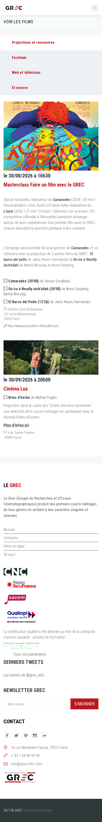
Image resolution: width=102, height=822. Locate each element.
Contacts (11, 537)
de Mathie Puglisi (32, 397)
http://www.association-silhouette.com (33, 326)
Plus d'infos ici (16, 425)
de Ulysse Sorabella (39, 281)
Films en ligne (14, 546)
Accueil (9, 529)
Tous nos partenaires (29, 654)
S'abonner (84, 703)
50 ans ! (10, 554)
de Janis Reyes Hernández (49, 302)
